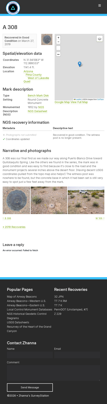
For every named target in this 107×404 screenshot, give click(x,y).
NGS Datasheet (37, 111)
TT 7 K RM (60, 301)
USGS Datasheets (18, 322)
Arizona (28, 71)
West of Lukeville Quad (36, 79)
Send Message (30, 387)
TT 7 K (58, 305)
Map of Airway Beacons (22, 296)
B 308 (8, 218)
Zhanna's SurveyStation (34, 395)
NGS (41, 107)
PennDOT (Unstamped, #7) (71, 309)
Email (57, 348)
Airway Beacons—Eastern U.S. (26, 305)
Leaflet (78, 99)
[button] (79, 64)
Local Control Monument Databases (29, 309)
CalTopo (100, 99)
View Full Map (79, 102)
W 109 (99, 218)
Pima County (34, 74)
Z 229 (57, 313)
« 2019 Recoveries (14, 227)
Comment (13, 362)
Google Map (62, 102)
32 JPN (59, 296)
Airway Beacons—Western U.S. (26, 301)
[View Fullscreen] (58, 48)
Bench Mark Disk (38, 95)
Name (10, 348)
